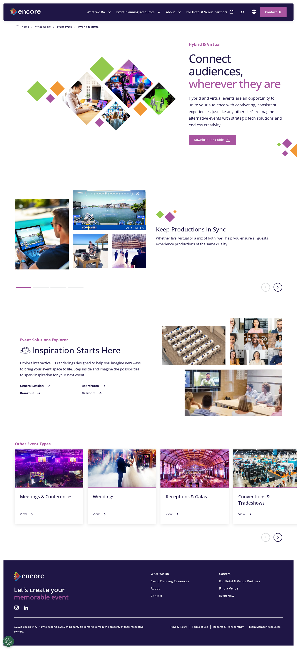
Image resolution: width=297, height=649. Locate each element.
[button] (23, 287)
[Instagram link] (16, 607)
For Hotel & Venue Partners (206, 12)
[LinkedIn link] (26, 607)
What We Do (96, 12)
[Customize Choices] (8, 641)
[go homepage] (26, 12)
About (170, 12)
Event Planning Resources (135, 12)
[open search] (242, 12)
